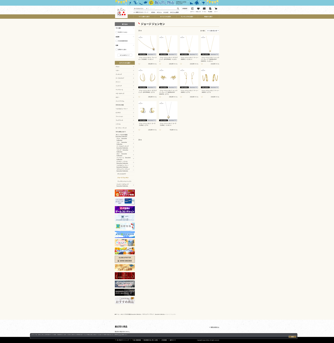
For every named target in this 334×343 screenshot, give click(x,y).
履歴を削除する (215, 327)
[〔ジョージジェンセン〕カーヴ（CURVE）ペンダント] (168, 110)
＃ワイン (159, 12)
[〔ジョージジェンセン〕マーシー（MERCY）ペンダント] (189, 44)
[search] (178, 8)
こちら (120, 334)
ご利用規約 (164, 340)
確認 (292, 336)
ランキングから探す (187, 16)
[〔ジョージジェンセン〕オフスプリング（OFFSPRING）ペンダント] (168, 44)
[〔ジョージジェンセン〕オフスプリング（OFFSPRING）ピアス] (147, 77)
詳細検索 (184, 8)
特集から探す (208, 16)
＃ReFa (153, 12)
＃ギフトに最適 (174, 12)
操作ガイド (173, 340)
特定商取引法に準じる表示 (151, 340)
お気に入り (139, 64)
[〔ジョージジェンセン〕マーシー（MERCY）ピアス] (189, 77)
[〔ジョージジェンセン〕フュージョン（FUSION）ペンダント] (147, 44)
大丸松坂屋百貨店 (123, 41)
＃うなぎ (165, 12)
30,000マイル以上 (122, 32)
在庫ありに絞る (122, 49)
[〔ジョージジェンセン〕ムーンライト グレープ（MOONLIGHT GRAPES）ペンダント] (210, 44)
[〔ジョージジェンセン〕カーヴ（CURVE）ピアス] (147, 110)
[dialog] (163, 336)
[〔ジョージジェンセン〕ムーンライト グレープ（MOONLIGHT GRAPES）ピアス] (168, 77)
